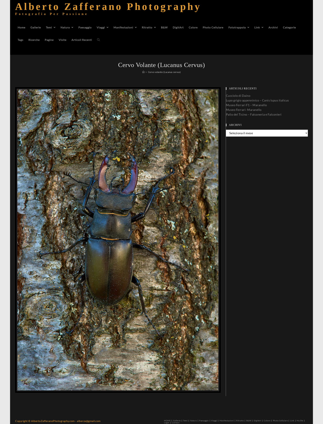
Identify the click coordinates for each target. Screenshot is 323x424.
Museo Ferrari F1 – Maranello (246, 105)
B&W (248, 420)
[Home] (143, 72)
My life (300, 420)
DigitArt (257, 420)
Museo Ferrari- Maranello (244, 110)
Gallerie (177, 420)
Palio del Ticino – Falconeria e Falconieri (254, 114)
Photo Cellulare (280, 420)
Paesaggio (204, 420)
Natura (193, 420)
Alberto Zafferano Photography (108, 11)
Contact (176, 422)
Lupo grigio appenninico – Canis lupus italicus (257, 100)
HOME (167, 420)
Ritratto (240, 420)
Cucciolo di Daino (238, 95)
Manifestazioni (227, 420)
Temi (185, 420)
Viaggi (214, 420)
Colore (267, 420)
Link (292, 420)
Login (166, 422)
